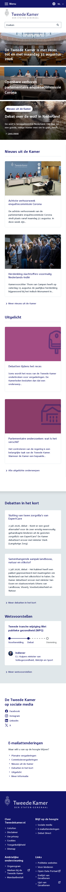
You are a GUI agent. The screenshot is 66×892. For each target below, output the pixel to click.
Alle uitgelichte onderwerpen (24, 470)
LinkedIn (11, 721)
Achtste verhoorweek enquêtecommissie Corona (25, 202)
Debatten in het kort (20, 768)
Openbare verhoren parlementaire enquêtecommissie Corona (33, 87)
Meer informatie (19, 776)
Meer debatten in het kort (22, 602)
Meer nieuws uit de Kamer (22, 303)
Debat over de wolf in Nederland (32, 116)
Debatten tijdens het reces (24, 366)
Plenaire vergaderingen (22, 756)
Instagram (12, 716)
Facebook (12, 712)
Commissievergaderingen (23, 760)
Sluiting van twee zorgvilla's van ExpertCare (28, 517)
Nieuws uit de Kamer (20, 764)
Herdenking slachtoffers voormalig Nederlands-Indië (30, 275)
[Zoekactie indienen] (58, 25)
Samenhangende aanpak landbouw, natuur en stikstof (30, 560)
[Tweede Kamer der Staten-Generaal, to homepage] (22, 13)
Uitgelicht (14, 772)
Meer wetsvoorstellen (20, 671)
